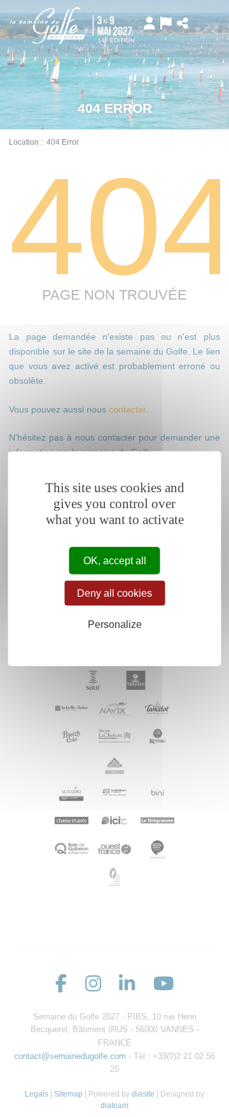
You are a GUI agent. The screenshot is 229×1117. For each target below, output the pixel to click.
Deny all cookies (114, 593)
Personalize (115, 624)
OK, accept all (114, 560)
